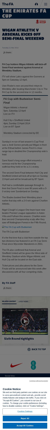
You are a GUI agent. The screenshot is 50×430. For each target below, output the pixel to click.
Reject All (25, 418)
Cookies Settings (25, 411)
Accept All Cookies (25, 426)
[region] (25, 403)
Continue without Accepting (38, 381)
